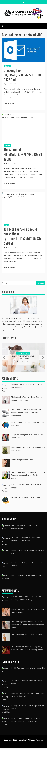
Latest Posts (9, 338)
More (7, 225)
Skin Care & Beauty (23, 353)
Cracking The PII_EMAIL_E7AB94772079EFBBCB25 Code (23, 75)
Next (42, 357)
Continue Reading (9, 103)
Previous (5, 357)
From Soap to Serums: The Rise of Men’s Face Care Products (23, 357)
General (8, 66)
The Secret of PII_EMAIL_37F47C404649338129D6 (23, 154)
